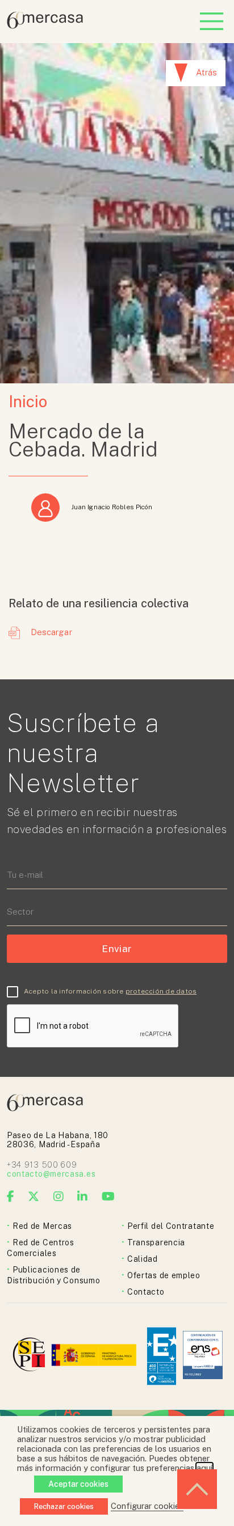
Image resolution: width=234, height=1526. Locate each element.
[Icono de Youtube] (108, 1196)
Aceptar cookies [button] (78, 1484)
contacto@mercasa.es (51, 1173)
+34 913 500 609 (42, 1164)
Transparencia (156, 1242)
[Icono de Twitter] (34, 1196)
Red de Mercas (42, 1226)
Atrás (206, 72)
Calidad (142, 1258)
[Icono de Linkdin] (82, 1196)
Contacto (146, 1291)
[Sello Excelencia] (161, 1356)
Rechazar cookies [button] (64, 1506)
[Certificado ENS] (203, 1356)
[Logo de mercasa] (31, 1356)
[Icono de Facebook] (11, 1196)
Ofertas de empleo (163, 1275)
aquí (204, 1468)
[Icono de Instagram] (58, 1196)
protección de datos (161, 991)
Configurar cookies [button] (147, 1506)
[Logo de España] (95, 1356)
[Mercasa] (45, 25)
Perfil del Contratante (170, 1226)
